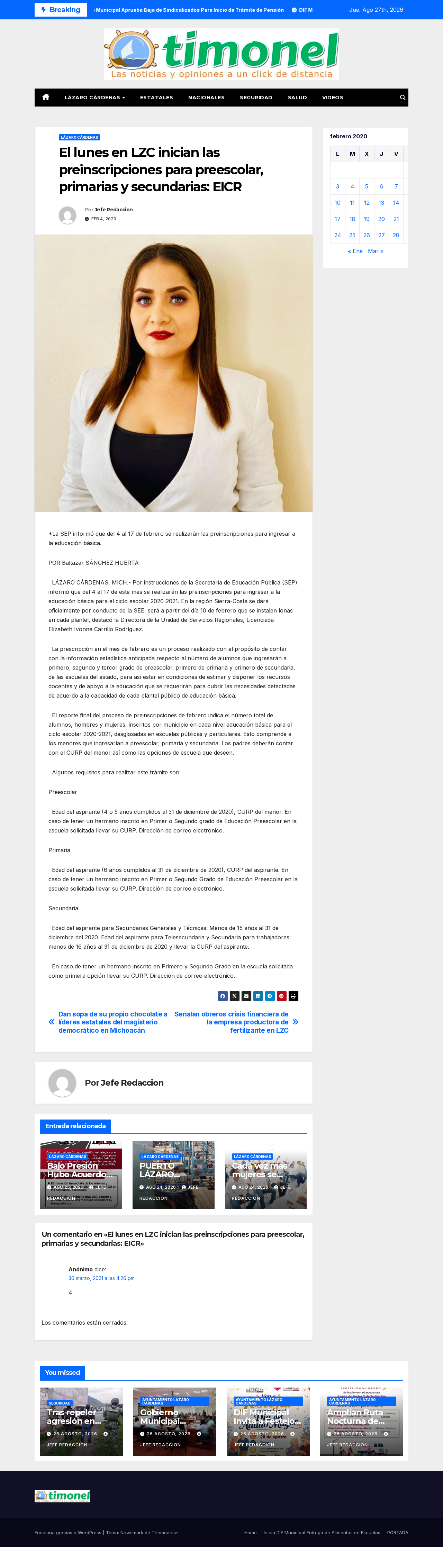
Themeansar (165, 1532)
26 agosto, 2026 (76, 1433)
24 (337, 235)
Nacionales (206, 97)
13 (381, 202)
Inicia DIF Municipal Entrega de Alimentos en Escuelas (322, 1532)
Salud (297, 97)
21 (396, 218)
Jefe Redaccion (114, 209)
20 (381, 218)
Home (250, 1532)
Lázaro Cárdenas (93, 97)
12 (367, 202)
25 (352, 235)
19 (367, 218)
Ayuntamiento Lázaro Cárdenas (165, 1401)
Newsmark (131, 1532)
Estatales (156, 97)
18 (352, 218)
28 (396, 235)
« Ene (355, 251)
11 (352, 202)
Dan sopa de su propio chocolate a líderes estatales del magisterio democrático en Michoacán (113, 1022)
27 (381, 235)
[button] (403, 97)
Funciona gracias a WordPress (69, 1532)
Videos (332, 97)
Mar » (375, 251)
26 (366, 235)
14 (396, 202)
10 (338, 202)
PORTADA (397, 1532)
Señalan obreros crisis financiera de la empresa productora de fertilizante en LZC (231, 1022)
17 (338, 218)
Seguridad (256, 97)
